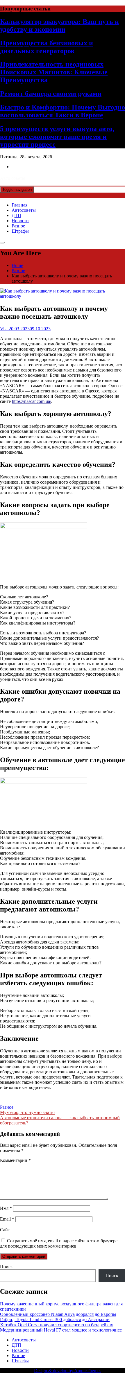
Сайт (5, 1229)
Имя (6, 1208)
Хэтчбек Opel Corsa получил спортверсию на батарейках (56, 1324)
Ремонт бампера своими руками (50, 93)
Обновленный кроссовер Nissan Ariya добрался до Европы (58, 1314)
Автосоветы (24, 210)
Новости (20, 220)
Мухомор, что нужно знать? (27, 1112)
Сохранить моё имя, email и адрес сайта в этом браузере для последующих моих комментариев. (58, 1243)
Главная (19, 204)
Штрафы (20, 231)
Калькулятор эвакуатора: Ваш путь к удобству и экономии (59, 25)
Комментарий (15, 1160)
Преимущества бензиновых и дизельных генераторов (46, 47)
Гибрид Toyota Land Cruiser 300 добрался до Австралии (55, 1319)
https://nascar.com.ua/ (31, 401)
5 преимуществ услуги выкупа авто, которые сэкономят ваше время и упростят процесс (57, 136)
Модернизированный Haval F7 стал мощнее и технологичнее (61, 1329)
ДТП (16, 215)
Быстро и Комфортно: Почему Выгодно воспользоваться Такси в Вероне (62, 111)
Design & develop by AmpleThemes (67, 1370)
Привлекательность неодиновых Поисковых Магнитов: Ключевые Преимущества (54, 72)
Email (7, 1218)
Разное (18, 225)
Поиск (6, 1266)
